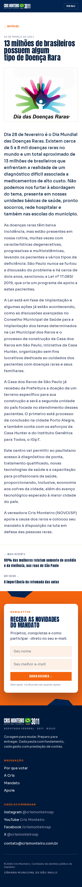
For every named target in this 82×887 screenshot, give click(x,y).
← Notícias (11, 26)
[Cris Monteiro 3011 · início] (18, 6)
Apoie (9, 790)
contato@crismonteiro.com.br (31, 843)
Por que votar (16, 768)
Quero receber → (41, 676)
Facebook (27, 827)
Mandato (12, 783)
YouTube (24, 820)
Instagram (29, 812)
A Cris (9, 776)
